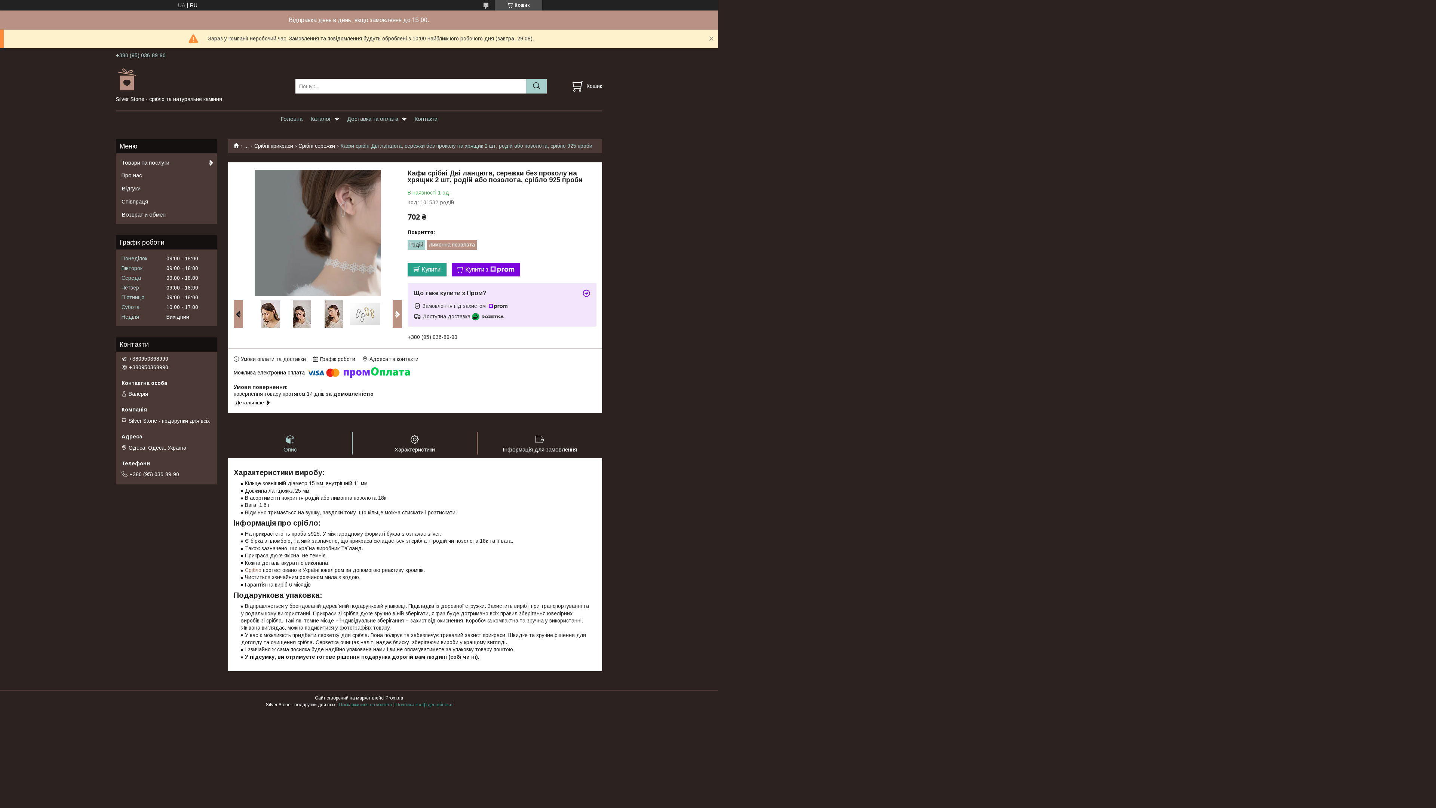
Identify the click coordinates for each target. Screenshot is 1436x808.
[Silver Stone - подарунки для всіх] (201, 79)
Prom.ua (394, 698)
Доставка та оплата (372, 119)
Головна (291, 119)
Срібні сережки (316, 146)
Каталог (320, 119)
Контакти (426, 119)
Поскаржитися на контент (365, 704)
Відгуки (131, 188)
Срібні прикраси (273, 146)
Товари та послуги (145, 162)
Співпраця (135, 201)
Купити (431, 269)
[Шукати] (536, 86)
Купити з (476, 269)
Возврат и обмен (144, 214)
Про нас (132, 175)
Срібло (253, 570)
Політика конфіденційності (424, 704)
